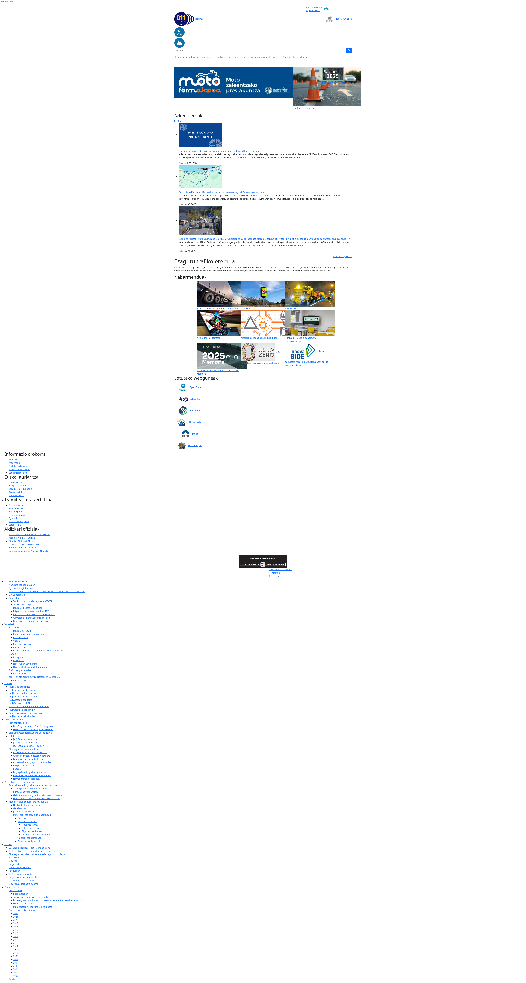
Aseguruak (14, 870)
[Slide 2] (231, 105)
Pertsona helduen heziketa (36, 834)
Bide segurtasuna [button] (237, 56)
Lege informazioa (18, 472)
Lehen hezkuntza (31, 828)
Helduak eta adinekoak (29, 837)
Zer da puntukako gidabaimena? (30, 788)
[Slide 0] (221, 105)
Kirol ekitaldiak (20, 637)
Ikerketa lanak (20, 893)
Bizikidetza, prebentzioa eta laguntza (32, 775)
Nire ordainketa (17, 514)
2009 (15, 956)
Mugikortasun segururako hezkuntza (32, 906)
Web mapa (14, 462)
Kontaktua (314, 10)
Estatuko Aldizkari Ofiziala (22, 547)
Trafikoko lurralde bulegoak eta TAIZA (32, 601)
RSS (178, 120)
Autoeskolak (19, 647)
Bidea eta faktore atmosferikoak (30, 752)
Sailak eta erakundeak (20, 488)
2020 (15, 920)
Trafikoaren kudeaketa (20, 874)
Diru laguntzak (16, 505)
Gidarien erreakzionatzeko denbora (31, 755)
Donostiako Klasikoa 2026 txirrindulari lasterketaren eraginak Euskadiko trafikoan (221, 192)
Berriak (12, 979)
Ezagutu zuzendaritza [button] (186, 56)
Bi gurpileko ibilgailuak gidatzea (29, 772)
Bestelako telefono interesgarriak (30, 621)
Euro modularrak (22, 644)
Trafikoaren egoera (19, 521)
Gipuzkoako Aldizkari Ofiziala (24, 544)
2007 (15, 962)
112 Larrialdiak (195, 422)
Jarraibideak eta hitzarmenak (24, 880)
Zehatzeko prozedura (20, 867)
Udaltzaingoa (195, 445)
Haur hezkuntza (30, 824)
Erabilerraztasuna (18, 466)
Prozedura (18, 660)
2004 (15, 969)
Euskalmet (195, 410)
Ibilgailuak (14, 864)
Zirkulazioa (14, 857)
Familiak (22, 818)
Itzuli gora (274, 576)
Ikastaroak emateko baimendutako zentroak (36, 798)
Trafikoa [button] (219, 56)
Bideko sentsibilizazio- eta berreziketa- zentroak (38, 650)
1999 (15, 975)
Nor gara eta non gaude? (22, 584)
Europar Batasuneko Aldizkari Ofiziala (28, 550)
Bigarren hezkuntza (32, 831)
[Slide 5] (246, 105)
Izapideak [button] (207, 56)
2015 (15, 936)
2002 (15, 972)
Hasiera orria (15, 482)
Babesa (17, 768)
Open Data (195, 387)
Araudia (287, 56)
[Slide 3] (236, 105)
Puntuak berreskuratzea (25, 791)
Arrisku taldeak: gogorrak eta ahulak (32, 762)
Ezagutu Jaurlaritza (18, 485)
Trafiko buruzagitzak (24, 604)
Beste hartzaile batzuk (29, 841)
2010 (15, 952)
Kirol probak (19, 673)
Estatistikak (15, 524)
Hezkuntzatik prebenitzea (26, 805)
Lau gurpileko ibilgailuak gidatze (30, 759)
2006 (15, 966)
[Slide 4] (241, 105)
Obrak (16, 640)
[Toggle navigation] (337, 8)
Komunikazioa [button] (300, 56)
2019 (15, 923)
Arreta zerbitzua (17, 492)
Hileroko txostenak (23, 903)
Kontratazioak (16, 508)
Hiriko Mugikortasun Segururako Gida (33, 729)
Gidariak (13, 860)
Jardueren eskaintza (23, 811)
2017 (15, 929)
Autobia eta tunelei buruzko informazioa (34, 614)
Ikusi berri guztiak (342, 256)
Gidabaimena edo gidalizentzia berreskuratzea (37, 795)
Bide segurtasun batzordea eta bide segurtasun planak (37, 854)
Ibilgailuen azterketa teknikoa (24, 877)
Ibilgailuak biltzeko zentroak (27, 607)
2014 (15, 939)
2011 (20, 949)
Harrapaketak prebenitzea (27, 778)
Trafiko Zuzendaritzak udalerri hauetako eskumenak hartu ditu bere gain (47, 591)
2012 (15, 946)
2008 (15, 959)
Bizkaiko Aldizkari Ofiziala (22, 541)
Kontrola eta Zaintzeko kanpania (25, 713)
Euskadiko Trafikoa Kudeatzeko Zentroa (29, 847)
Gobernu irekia (16, 495)
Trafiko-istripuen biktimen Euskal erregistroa (32, 851)
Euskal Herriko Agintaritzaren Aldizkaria (29, 534)
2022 (15, 913)
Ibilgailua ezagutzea (23, 765)
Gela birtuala (19, 808)
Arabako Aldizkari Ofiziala (22, 537)
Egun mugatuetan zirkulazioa (28, 634)
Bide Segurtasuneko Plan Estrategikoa (33, 726)
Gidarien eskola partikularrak (24, 883)
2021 (15, 916)
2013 (15, 943)
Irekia (195, 433)
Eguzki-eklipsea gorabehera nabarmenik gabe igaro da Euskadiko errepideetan (220, 151)
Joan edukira (6, 1)
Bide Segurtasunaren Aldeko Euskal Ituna (30, 732)
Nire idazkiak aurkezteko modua (30, 667)
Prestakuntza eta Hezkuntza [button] (264, 56)
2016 (15, 933)
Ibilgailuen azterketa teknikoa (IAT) (31, 611)
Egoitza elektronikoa (19, 469)
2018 (15, 926)
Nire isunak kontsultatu (25, 663)
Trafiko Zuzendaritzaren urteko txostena (34, 897)
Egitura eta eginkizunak (21, 588)
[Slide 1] (226, 105)
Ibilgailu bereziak (22, 630)
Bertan (177, 267)
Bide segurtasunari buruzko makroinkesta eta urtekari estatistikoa (47, 900)
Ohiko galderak (17, 594)
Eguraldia (14, 518)
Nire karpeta (315, 7)
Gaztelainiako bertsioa (280, 569)
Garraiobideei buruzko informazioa (31, 617)
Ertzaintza (194, 398)
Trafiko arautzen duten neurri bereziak (29, 706)
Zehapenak (19, 657)
